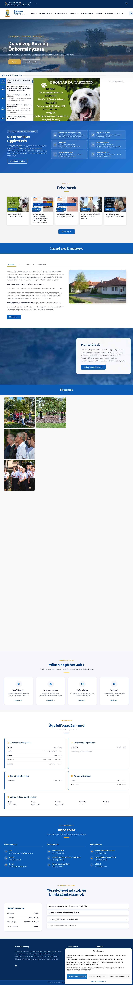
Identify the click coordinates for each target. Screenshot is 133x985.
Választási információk (113, 13)
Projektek (98, 13)
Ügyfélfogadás (31, 62)
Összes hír (65, 231)
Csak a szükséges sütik (97, 976)
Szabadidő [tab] (42, 264)
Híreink (14, 62)
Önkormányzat (44, 13)
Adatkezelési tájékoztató (98, 981)
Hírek (32, 13)
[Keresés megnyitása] (131, 13)
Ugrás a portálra (18, 161)
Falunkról (73, 13)
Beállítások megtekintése (119, 976)
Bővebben (12, 317)
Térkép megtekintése (92, 367)
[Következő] (128, 49)
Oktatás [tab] (11, 264)
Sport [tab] (20, 264)
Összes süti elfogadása (77, 976)
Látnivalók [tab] (30, 264)
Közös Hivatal (60, 13)
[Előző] (4, 49)
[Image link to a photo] (19, 412)
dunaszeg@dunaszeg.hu (18, 867)
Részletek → (19, 700)
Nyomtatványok (87, 13)
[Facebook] (126, 3)
